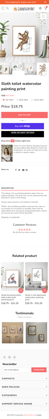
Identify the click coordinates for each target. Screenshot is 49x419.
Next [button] (44, 37)
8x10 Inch (23, 100)
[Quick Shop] (20, 290)
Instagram (14, 357)
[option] (24, 37)
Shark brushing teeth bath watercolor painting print (11, 297)
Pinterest (27, 170)
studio (32, 415)
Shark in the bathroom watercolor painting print (35, 297)
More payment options (22, 132)
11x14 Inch (39, 100)
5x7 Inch (9, 100)
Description (7, 188)
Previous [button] (5, 37)
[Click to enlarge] (43, 16)
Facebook (15, 170)
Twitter (19, 170)
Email (23, 170)
